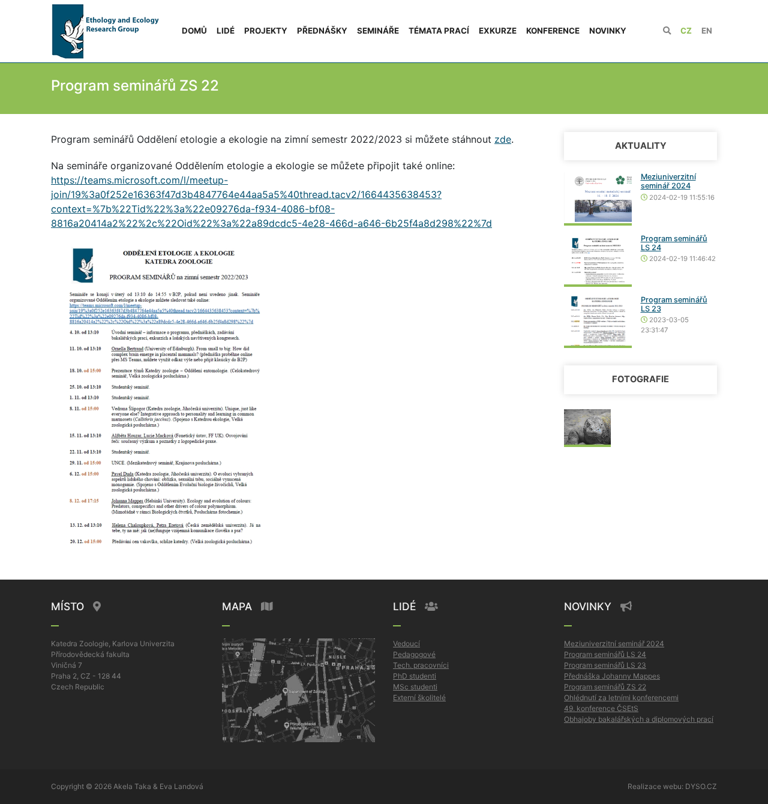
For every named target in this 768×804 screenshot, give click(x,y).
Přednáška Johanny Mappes (612, 675)
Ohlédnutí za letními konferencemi (621, 697)
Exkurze (498, 30)
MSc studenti (415, 686)
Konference (553, 30)
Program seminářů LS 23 (605, 665)
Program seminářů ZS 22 (605, 686)
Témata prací (439, 30)
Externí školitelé (419, 697)
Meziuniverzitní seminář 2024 (668, 181)
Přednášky (322, 30)
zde (502, 139)
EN (706, 30)
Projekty (265, 30)
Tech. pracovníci (421, 665)
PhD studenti (414, 675)
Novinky (607, 30)
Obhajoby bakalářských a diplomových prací (638, 719)
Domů (194, 30)
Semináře (378, 30)
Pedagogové (414, 654)
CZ (686, 30)
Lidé (226, 30)
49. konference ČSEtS (601, 708)
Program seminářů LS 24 (605, 654)
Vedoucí (406, 643)
